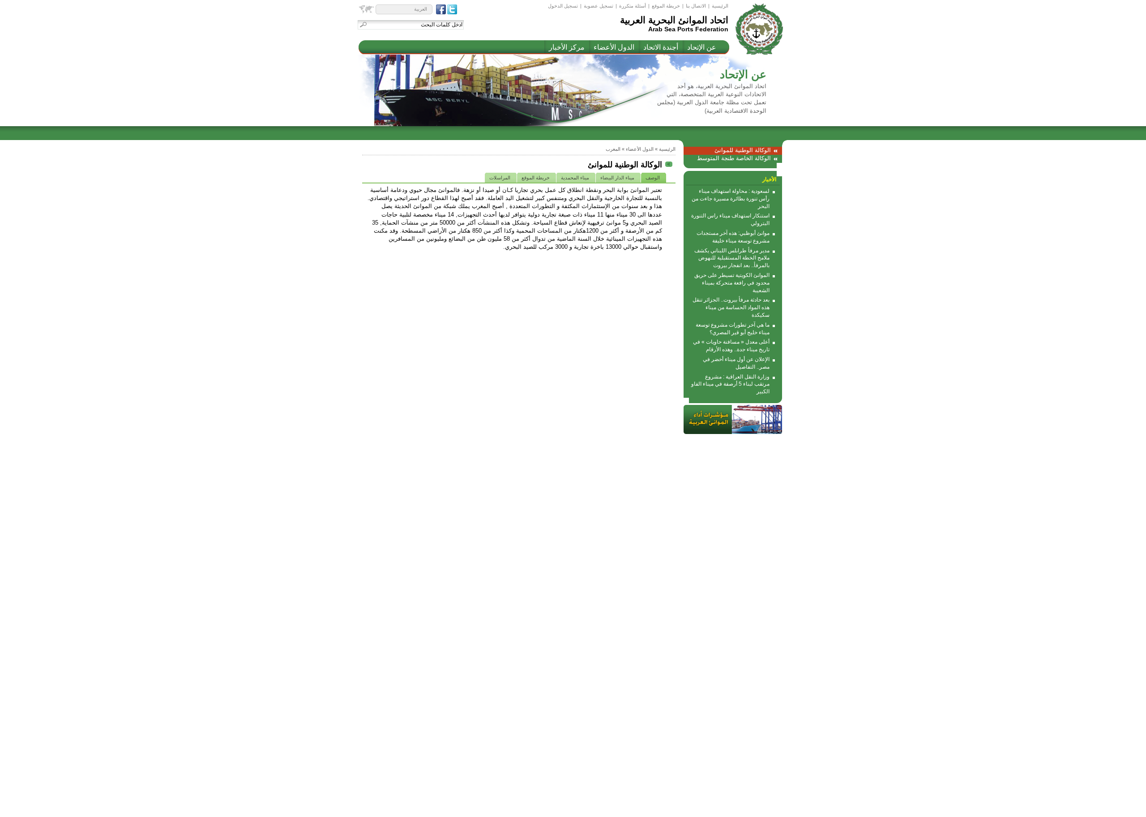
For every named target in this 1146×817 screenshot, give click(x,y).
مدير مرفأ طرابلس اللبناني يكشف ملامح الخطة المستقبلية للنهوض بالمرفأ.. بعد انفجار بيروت (732, 258)
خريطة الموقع (666, 6)
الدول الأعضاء (614, 47)
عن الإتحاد (701, 47)
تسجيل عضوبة (598, 6)
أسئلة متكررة (632, 6)
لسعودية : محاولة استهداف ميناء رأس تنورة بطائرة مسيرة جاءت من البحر (731, 198)
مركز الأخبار (567, 47)
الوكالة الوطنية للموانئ (742, 150)
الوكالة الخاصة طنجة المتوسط (734, 158)
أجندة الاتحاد (660, 47)
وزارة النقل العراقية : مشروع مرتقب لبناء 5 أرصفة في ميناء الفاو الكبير (730, 384)
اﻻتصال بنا (696, 6)
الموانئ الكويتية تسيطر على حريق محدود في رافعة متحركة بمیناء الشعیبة (732, 283)
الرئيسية (720, 6)
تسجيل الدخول (563, 6)
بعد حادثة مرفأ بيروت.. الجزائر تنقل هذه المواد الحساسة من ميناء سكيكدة (731, 307)
